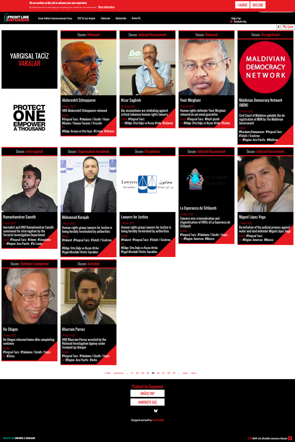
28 (168, 373)
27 (163, 373)
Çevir (290, 26)
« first (107, 373)
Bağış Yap (236, 18)
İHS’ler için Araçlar (86, 18)
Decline (258, 4)
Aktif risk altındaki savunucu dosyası (267, 438)
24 (147, 373)
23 (142, 373)
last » (194, 373)
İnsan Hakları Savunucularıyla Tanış (55, 18)
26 (158, 373)
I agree (242, 4)
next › (186, 373)
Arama (135, 18)
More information (106, 7)
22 (137, 373)
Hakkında (105, 18)
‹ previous (118, 373)
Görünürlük (121, 18)
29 (174, 373)
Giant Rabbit (158, 420)
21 (132, 373)
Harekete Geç (240, 21)
